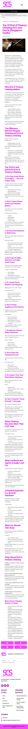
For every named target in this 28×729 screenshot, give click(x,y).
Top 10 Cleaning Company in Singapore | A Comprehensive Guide (15, 614)
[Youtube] (8, 685)
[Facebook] (2, 685)
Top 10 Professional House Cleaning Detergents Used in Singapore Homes (14, 625)
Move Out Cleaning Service (11, 14)
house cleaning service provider (12, 518)
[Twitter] (5, 685)
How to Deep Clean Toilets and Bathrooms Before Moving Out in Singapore (15, 633)
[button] (22, 4)
